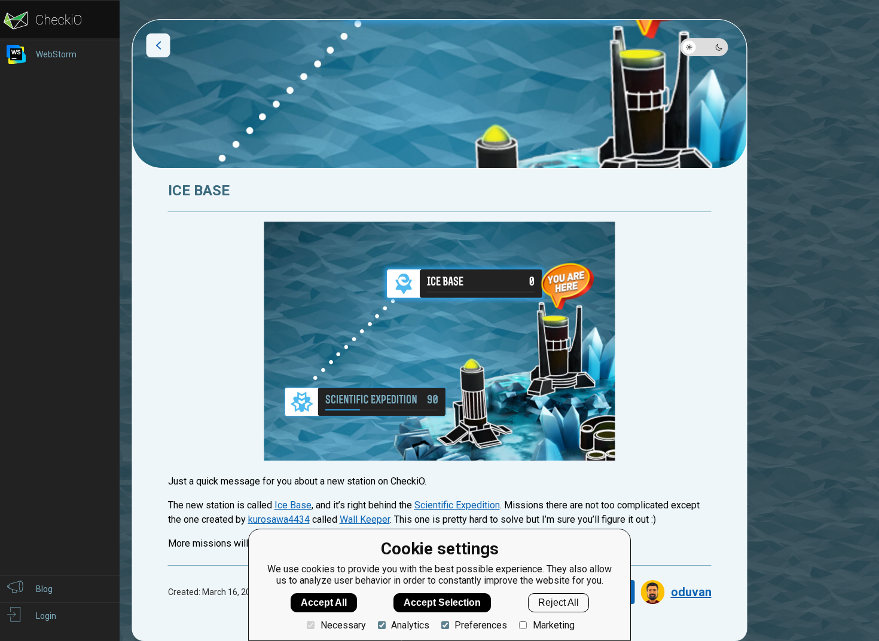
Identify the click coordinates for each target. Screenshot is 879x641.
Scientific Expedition (457, 505)
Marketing (553, 625)
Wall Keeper (365, 519)
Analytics (410, 625)
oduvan (691, 592)
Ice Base (293, 505)
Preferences (480, 625)
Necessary (343, 625)
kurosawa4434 (279, 519)
